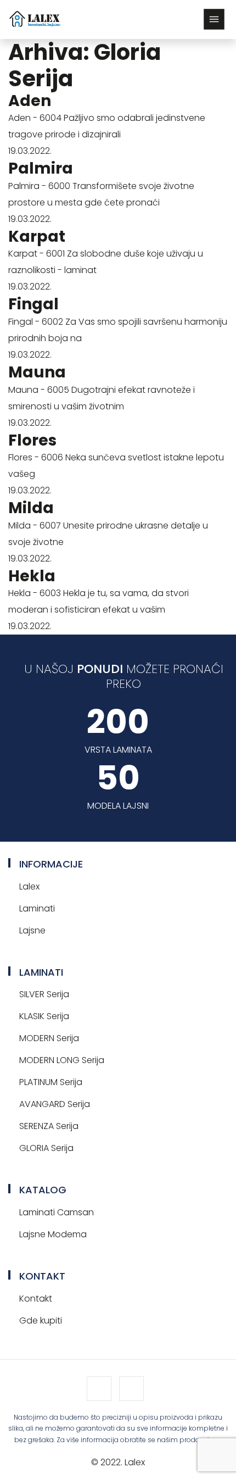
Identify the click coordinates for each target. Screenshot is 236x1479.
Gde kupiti (40, 1320)
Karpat (36, 236)
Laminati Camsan (56, 1212)
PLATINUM (50, 1082)
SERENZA (48, 1126)
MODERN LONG (61, 1060)
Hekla (31, 576)
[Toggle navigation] (214, 19)
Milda (31, 508)
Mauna (37, 372)
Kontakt (35, 1298)
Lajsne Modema (53, 1234)
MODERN (49, 1038)
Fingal (33, 304)
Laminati (37, 908)
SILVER (44, 994)
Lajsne (32, 930)
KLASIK (44, 1016)
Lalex (29, 886)
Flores (32, 440)
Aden (29, 101)
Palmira (40, 168)
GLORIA (46, 1148)
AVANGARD (54, 1104)
